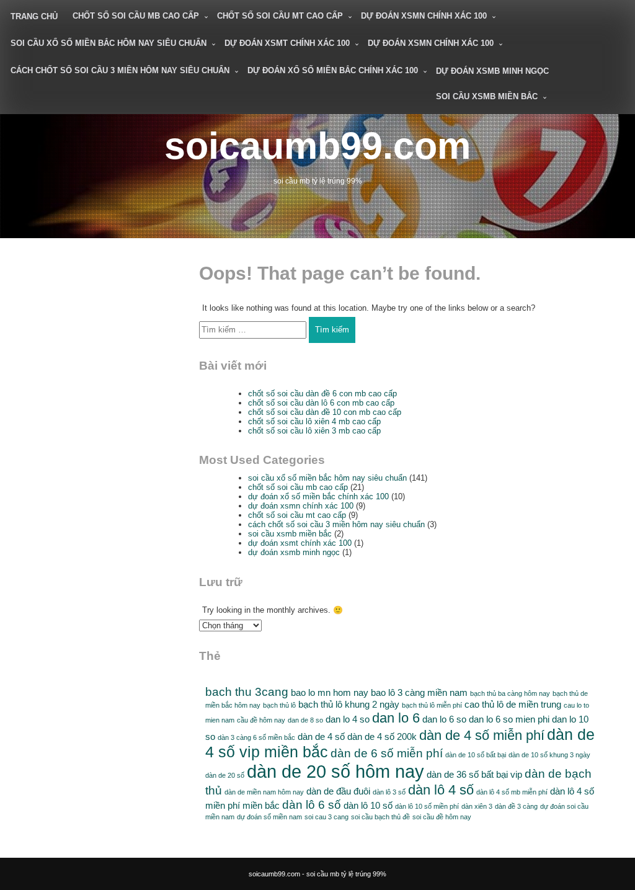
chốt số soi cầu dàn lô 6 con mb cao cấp (321, 402)
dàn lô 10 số (368, 805)
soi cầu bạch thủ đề (380, 817)
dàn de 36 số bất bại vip (474, 774)
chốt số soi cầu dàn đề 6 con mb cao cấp (322, 393)
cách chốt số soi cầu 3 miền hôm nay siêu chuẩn (120, 70)
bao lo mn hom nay (329, 692)
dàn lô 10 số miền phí (427, 806)
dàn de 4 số (321, 736)
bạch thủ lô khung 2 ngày (348, 704)
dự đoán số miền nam (269, 817)
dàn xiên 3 (476, 806)
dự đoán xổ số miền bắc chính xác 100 (332, 70)
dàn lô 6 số (311, 804)
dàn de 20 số (224, 775)
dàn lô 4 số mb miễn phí (512, 792)
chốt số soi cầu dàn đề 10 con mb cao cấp (324, 412)
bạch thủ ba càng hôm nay (510, 693)
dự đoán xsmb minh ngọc (492, 71)
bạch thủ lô (279, 705)
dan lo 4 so (348, 719)
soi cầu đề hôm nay (441, 817)
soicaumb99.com (317, 145)
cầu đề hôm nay (261, 720)
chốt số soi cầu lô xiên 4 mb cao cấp (314, 421)
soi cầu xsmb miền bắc (487, 96)
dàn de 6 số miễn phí (387, 753)
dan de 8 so (305, 720)
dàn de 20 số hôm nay (335, 771)
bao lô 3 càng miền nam (419, 692)
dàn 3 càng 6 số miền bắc (256, 737)
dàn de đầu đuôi (338, 791)
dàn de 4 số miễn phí (481, 735)
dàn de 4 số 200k (382, 736)
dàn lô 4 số (441, 790)
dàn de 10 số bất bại (475, 755)
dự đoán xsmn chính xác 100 (424, 15)
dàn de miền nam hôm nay (264, 792)
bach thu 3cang (246, 691)
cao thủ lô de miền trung (512, 704)
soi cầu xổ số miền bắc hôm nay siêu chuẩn (108, 43)
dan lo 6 (396, 718)
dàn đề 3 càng (516, 806)
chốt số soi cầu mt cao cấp (280, 15)
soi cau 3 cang (326, 817)
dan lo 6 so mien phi (509, 719)
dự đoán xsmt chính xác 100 (287, 43)
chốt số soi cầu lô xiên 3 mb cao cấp (314, 430)
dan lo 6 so (444, 719)
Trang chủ (34, 16)
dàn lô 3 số (389, 792)
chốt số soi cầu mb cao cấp (136, 15)
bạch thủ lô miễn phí (432, 705)
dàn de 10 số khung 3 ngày (549, 755)
